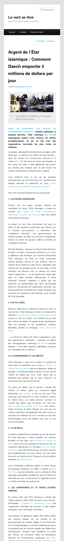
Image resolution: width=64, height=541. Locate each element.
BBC (50, 252)
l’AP (43, 343)
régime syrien (26, 459)
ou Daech (50, 134)
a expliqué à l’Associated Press (35, 503)
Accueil (12, 32)
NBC (17, 161)
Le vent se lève (20, 17)
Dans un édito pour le (25, 406)
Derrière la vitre (37, 32)
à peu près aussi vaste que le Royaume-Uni (35, 314)
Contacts (22, 32)
